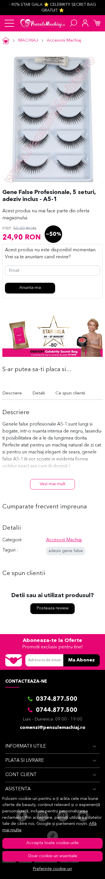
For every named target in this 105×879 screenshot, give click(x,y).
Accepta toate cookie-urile (52, 843)
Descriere (12, 393)
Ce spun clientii (70, 393)
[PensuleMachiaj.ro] (42, 23)
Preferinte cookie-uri (52, 869)
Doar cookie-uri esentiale (52, 856)
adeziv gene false (65, 551)
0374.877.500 (56, 699)
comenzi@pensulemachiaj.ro (52, 727)
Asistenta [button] (18, 789)
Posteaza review (52, 608)
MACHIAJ (28, 40)
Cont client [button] (21, 775)
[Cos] (96, 23)
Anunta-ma (30, 288)
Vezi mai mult (52, 484)
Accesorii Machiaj (64, 40)
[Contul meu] (85, 23)
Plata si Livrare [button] (24, 760)
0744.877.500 (56, 710)
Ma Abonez (81, 660)
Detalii (38, 393)
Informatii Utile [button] (25, 746)
